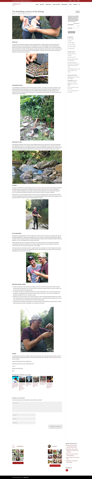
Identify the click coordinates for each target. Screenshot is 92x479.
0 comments (28, 13)
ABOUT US (42, 4)
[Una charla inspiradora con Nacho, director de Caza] (22, 451)
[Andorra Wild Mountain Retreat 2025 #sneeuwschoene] (60, 461)
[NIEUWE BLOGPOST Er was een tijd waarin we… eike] (14, 451)
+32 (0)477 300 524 (16, 1)
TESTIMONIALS (64, 4)
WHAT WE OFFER (56, 4)
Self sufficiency (71, 46)
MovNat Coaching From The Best (43, 384)
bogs (42, 187)
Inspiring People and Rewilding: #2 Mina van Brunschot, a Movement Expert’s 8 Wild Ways (22, 386)
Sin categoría (70, 48)
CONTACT (75, 4)
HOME (37, 4)
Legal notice (25, 477)
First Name (70, 28)
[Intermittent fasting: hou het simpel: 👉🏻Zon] (18, 459)
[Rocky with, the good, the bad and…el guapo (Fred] (55, 451)
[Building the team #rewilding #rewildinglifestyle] (60, 456)
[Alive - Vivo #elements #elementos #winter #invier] (60, 451)
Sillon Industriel (49, 189)
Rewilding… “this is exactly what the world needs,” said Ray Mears (72, 450)
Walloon (15, 190)
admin (14, 13)
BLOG (70, 4)
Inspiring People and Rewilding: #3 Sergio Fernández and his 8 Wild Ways (15, 385)
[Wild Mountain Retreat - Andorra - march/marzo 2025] (14, 455)
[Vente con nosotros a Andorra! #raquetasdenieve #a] (55, 461)
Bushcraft (20, 13)
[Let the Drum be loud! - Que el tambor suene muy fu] (50, 451)
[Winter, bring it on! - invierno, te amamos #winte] (50, 456)
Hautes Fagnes (38, 187)
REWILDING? (48, 4)
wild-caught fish (54, 357)
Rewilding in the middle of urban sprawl (28, 384)
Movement (70, 42)
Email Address (73, 24)
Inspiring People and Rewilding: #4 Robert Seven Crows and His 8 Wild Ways (50, 385)
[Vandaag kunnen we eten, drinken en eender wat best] (14, 459)
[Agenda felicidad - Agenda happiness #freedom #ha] (18, 451)
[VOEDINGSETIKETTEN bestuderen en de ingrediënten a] (22, 455)
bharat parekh (71, 87)
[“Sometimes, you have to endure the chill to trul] (55, 456)
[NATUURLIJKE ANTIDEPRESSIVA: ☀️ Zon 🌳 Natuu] (22, 459)
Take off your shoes (72, 57)
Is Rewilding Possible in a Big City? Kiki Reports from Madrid (74, 70)
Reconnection (70, 44)
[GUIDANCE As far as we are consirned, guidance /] (50, 461)
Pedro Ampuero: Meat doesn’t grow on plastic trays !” (36, 385)
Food (23, 13)
